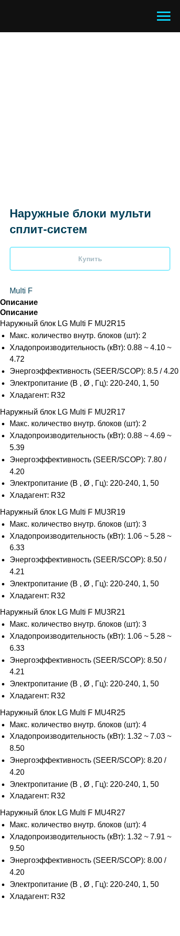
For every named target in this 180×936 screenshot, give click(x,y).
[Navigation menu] (163, 16)
